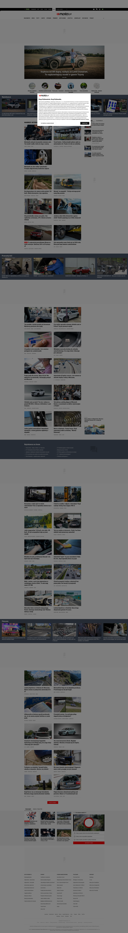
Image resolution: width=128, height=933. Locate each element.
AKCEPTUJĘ (84, 123)
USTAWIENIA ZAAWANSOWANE (47, 123)
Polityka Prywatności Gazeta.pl (78, 119)
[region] (64, 109)
